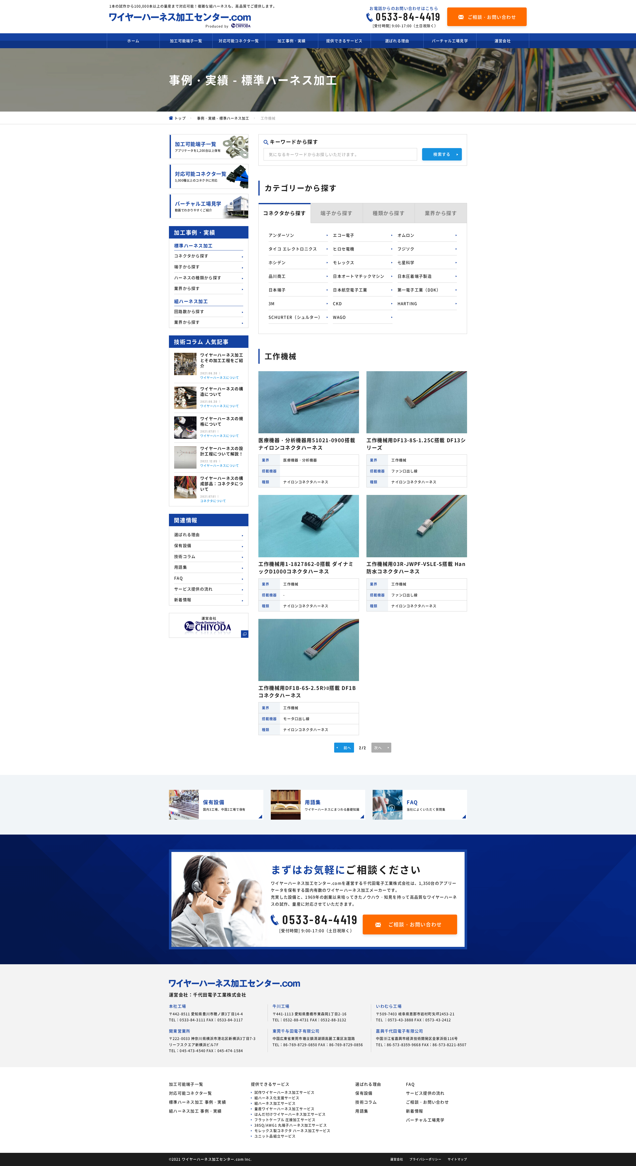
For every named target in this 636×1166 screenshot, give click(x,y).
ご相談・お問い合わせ (427, 1102)
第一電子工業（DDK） (419, 290)
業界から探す (187, 288)
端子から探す (187, 267)
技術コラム (185, 556)
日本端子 (277, 290)
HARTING (407, 303)
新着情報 (182, 600)
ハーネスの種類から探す (197, 278)
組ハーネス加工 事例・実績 (195, 1111)
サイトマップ (457, 1159)
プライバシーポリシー (425, 1159)
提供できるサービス (344, 40)
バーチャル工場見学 (450, 40)
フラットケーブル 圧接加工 (285, 1119)
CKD (337, 303)
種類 (389, 213)
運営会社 (503, 40)
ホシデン (277, 262)
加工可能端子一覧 (186, 40)
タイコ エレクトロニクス (293, 249)
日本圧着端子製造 (415, 276)
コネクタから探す (191, 256)
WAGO (339, 317)
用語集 (180, 567)
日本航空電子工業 (350, 290)
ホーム (133, 40)
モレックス (343, 262)
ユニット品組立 (275, 1135)
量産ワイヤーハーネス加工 (284, 1108)
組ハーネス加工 (275, 1103)
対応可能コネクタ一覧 (239, 40)
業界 (441, 213)
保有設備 (182, 545)
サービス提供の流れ (193, 589)
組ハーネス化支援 (276, 1097)
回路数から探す (189, 311)
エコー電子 (343, 235)
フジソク (406, 249)
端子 (336, 213)
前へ (347, 747)
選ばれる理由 (397, 40)
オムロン (406, 235)
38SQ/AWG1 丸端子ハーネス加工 (290, 1125)
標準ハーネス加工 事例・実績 (197, 1102)
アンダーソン (281, 235)
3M (272, 303)
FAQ (178, 578)
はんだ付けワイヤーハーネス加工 (290, 1114)
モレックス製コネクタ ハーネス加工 (292, 1130)
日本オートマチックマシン (358, 276)
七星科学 (406, 262)
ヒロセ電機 (343, 249)
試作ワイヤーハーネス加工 (284, 1092)
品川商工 (277, 276)
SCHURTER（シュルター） (295, 317)
